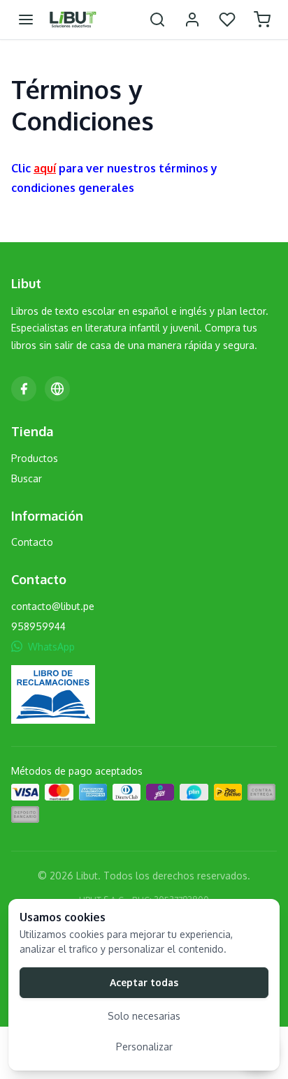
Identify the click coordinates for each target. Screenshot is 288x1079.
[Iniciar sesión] (192, 19)
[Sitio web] (57, 388)
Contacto (32, 542)
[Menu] (26, 19)
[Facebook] (23, 388)
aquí (45, 168)
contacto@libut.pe (52, 606)
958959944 (38, 626)
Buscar (26, 478)
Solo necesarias (144, 1016)
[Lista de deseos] (227, 19)
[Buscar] (157, 19)
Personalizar (144, 1046)
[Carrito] (262, 19)
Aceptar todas (144, 982)
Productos (34, 458)
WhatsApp (51, 647)
